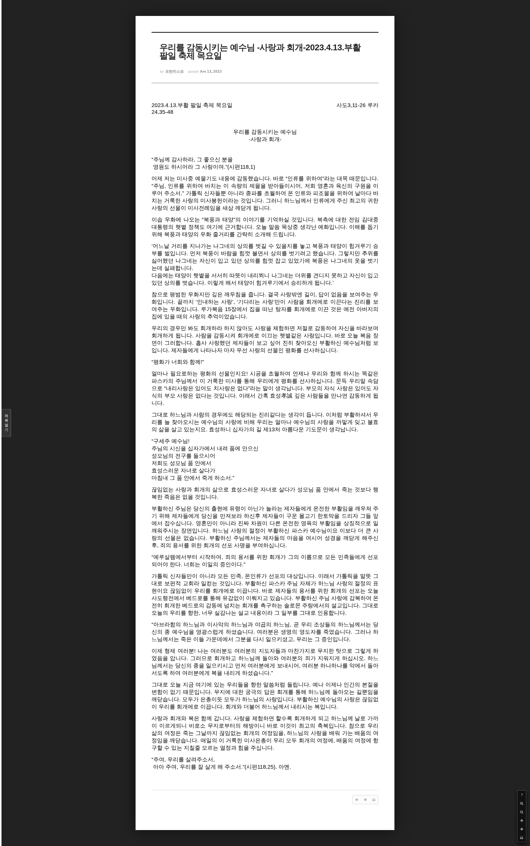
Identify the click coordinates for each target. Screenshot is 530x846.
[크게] (521, 803)
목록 (6, 423)
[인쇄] (521, 837)
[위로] (521, 820)
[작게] (521, 812)
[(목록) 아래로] (521, 829)
